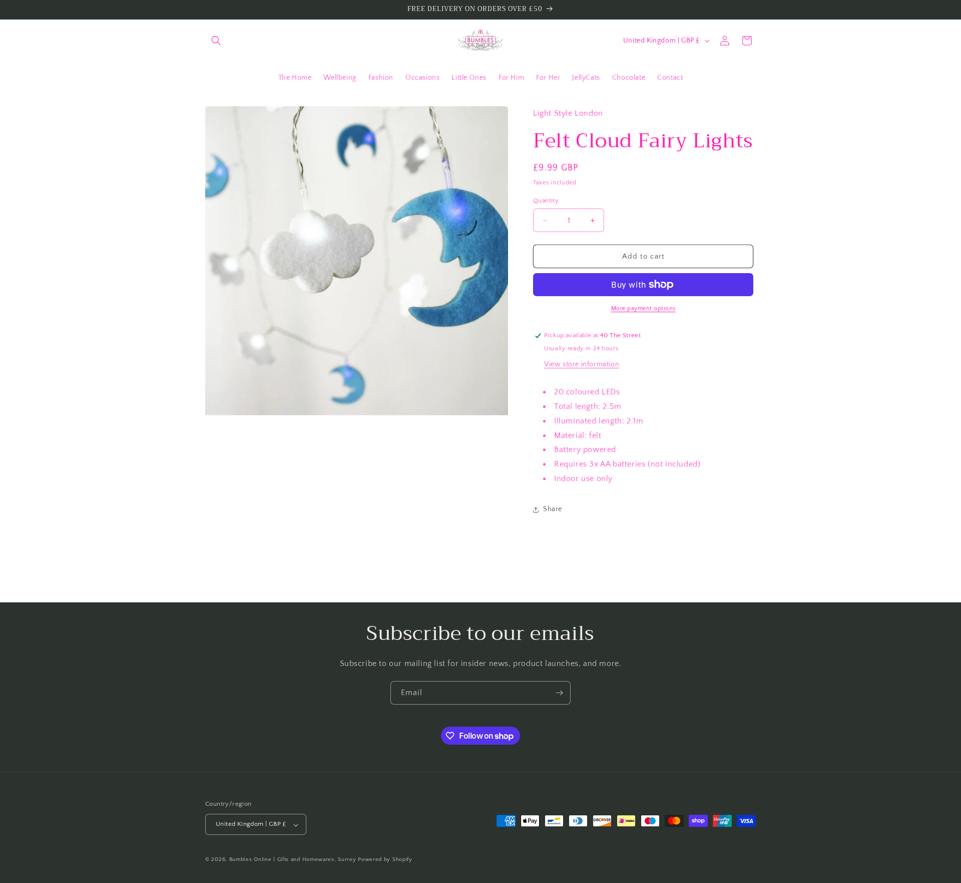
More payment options (643, 308)
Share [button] (552, 509)
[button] (216, 41)
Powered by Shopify (385, 860)
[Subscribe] (559, 693)
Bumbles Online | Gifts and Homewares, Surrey (292, 860)
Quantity (546, 200)
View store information (581, 364)
